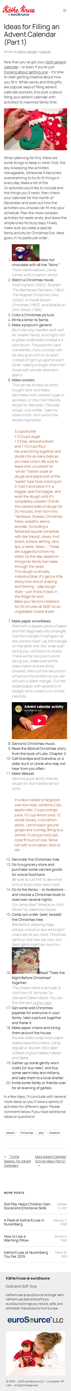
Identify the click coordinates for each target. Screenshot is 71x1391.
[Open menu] (64, 10)
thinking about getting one (26, 72)
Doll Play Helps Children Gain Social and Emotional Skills (27, 1206)
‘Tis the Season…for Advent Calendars (17, 1161)
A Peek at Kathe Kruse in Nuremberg (24, 1222)
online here (42, 1002)
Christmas (26, 1133)
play (41, 1133)
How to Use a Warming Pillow (16, 1238)
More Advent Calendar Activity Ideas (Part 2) (50, 1158)
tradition (54, 1133)
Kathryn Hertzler (27, 51)
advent (10, 1133)
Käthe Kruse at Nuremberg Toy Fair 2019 (26, 1254)
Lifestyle (45, 51)
